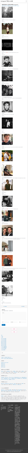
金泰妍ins (10, 389)
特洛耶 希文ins (15, 372)
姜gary (25, 389)
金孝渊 (21, 389)
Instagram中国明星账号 (4, 346)
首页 (1, 335)
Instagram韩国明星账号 (4, 347)
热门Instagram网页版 (3, 338)
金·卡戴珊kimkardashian (14, 378)
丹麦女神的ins (8, 371)
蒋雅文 (19, 390)
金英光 (11, 390)
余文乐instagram (11, 383)
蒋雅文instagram (3, 363)
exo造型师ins (14, 371)
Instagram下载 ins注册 (7, 1)
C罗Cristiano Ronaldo (11, 377)
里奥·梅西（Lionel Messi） (12, 379)
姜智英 (2, 390)
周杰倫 (15, 383)
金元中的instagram (5, 390)
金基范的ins (22, 371)
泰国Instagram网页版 (3, 345)
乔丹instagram (6, 377)
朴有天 (17, 390)
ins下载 (2, 337)
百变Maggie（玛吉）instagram (4, 362)
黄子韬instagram (7, 383)
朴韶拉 (15, 390)
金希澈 (9, 390)
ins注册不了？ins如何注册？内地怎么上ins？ (6, 357)
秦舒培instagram (15, 384)
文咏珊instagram (19, 384)
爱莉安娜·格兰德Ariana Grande (17, 377)
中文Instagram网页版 (3, 339)
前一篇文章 (5, 306)
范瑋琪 (22, 383)
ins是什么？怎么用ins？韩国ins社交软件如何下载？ (7, 358)
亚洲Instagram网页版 (3, 344)
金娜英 (15, 389)
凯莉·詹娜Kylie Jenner (19, 378)
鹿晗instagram (3, 383)
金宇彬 (19, 389)
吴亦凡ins (2, 371)
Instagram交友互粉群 (3, 348)
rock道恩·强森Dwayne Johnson (7, 378)
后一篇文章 (23, 306)
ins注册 (2, 336)
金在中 (13, 390)
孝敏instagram (3, 389)
